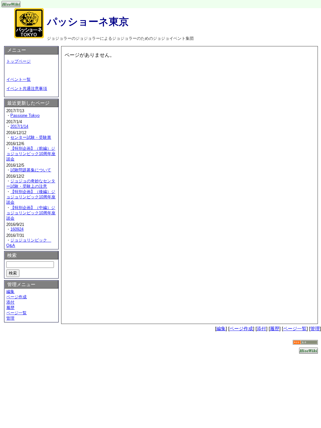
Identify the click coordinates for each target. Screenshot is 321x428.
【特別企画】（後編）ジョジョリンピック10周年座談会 (30, 197)
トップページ (18, 61)
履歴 (10, 307)
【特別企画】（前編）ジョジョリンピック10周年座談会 (30, 153)
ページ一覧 (16, 313)
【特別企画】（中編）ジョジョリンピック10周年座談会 (30, 213)
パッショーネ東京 (88, 21)
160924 (17, 229)
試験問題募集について (30, 170)
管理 (10, 318)
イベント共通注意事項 (26, 88)
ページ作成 (16, 297)
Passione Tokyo (24, 115)
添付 (10, 302)
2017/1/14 (19, 126)
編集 (10, 291)
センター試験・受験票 (30, 137)
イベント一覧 (18, 79)
